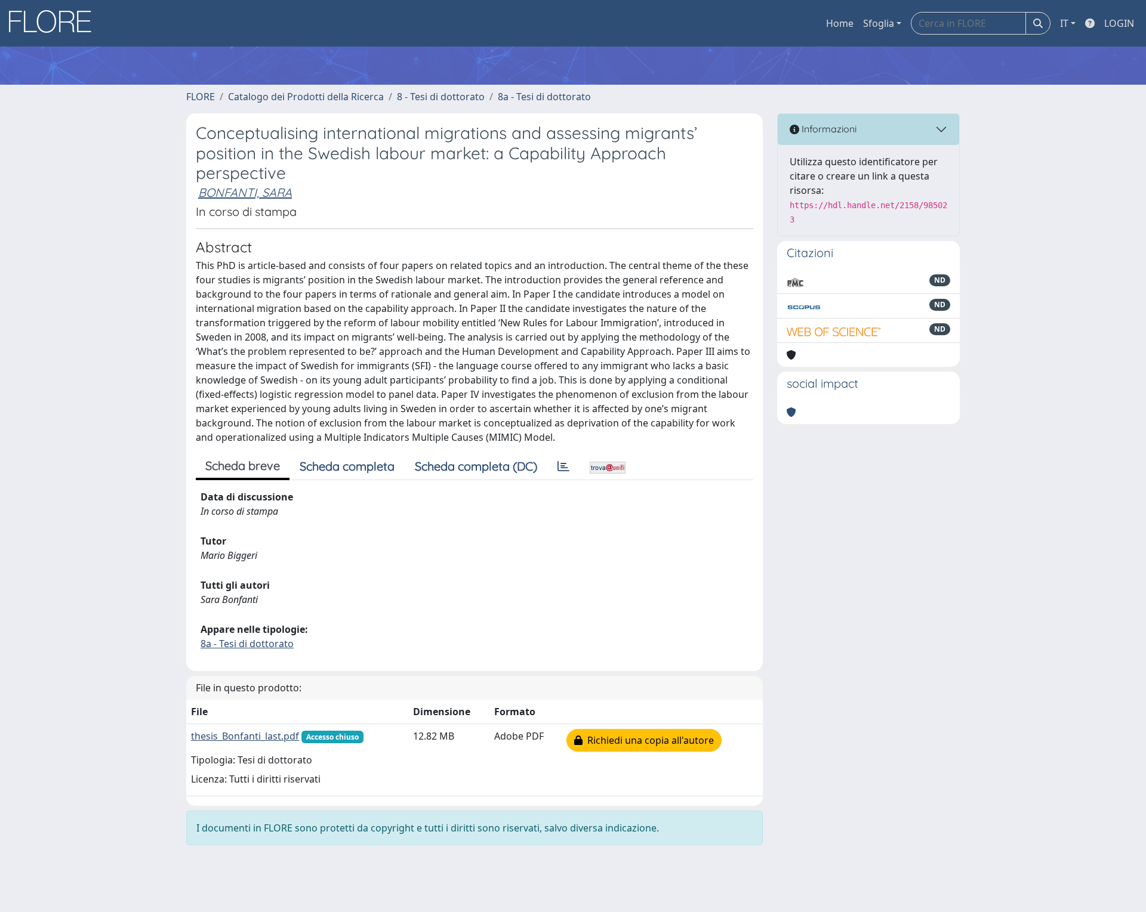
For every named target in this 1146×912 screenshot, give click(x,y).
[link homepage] (54, 23)
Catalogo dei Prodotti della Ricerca (306, 96)
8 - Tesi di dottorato (441, 96)
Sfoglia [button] (878, 23)
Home (840, 23)
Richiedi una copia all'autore (648, 740)
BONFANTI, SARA (245, 192)
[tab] (563, 466)
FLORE (200, 96)
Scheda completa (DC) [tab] (476, 466)
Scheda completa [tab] (347, 466)
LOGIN (1119, 23)
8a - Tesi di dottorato (544, 96)
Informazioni (828, 129)
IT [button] (1064, 23)
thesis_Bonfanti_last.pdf (245, 736)
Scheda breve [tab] (242, 465)
